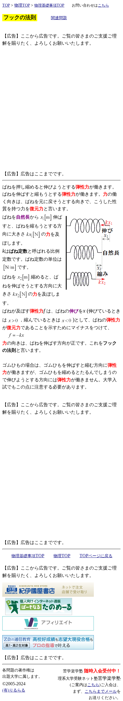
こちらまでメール (101, 691)
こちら (93, 685)
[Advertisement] (61, 108)
